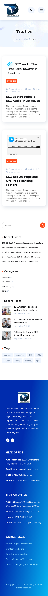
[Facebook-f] (7, 440)
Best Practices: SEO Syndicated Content (21, 257)
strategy (28, 360)
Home (17, 39)
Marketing (6, 286)
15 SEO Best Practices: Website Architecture (22, 243)
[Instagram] (12, 440)
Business (11, 81)
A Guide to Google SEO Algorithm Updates (21, 252)
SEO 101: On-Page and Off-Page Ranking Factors (22, 181)
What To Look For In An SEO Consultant (20, 261)
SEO (4, 291)
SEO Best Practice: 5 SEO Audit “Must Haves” (23, 99)
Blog (26, 39)
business (7, 355)
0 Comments (14, 92)
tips (37, 360)
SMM (39, 355)
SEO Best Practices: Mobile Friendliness (20, 247)
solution (7, 360)
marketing (20, 355)
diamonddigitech (16, 89)
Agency (5, 277)
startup (18, 360)
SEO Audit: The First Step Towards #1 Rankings (22, 68)
